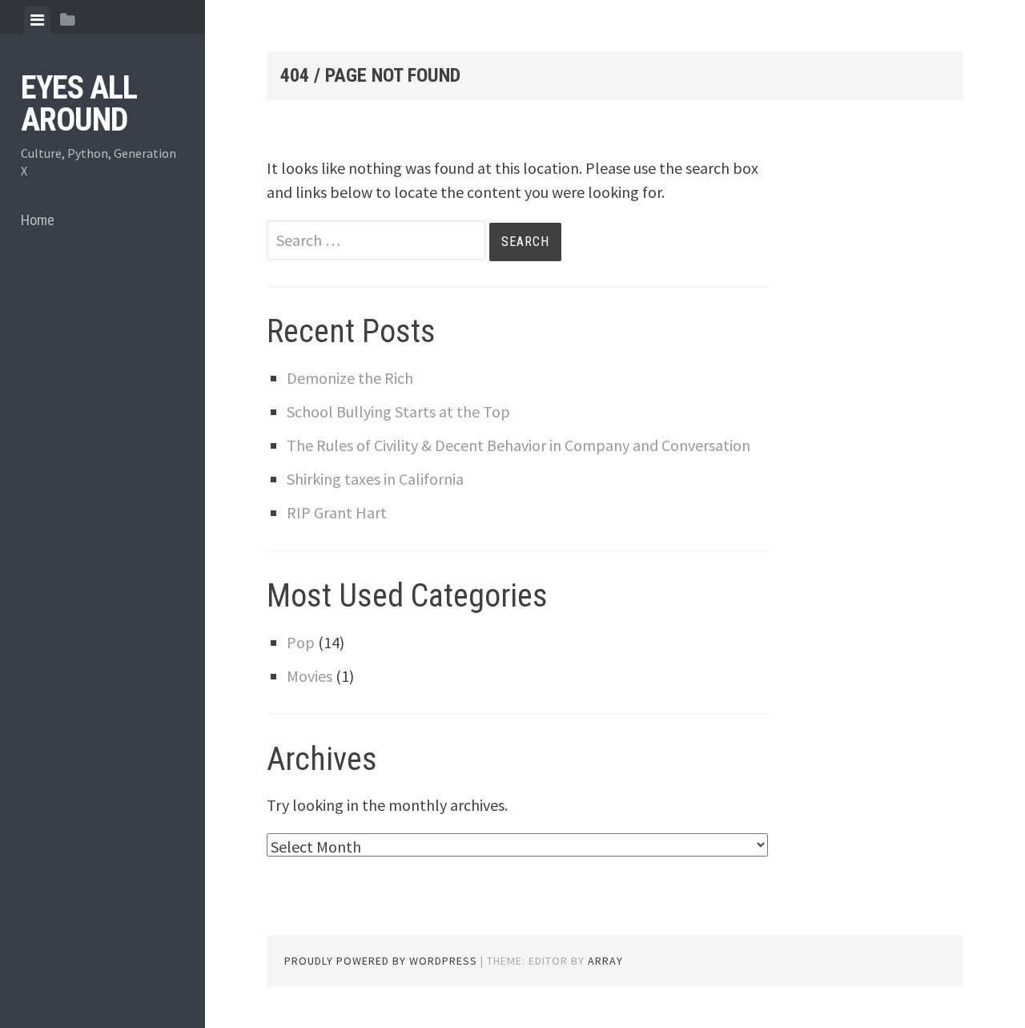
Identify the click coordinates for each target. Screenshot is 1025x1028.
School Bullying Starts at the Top (398, 411)
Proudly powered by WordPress (380, 960)
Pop (301, 642)
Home (37, 220)
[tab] (37, 20)
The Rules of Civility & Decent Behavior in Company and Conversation (518, 445)
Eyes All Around (79, 104)
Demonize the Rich (350, 378)
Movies (309, 676)
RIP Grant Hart (337, 512)
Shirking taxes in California (375, 479)
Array (605, 960)
